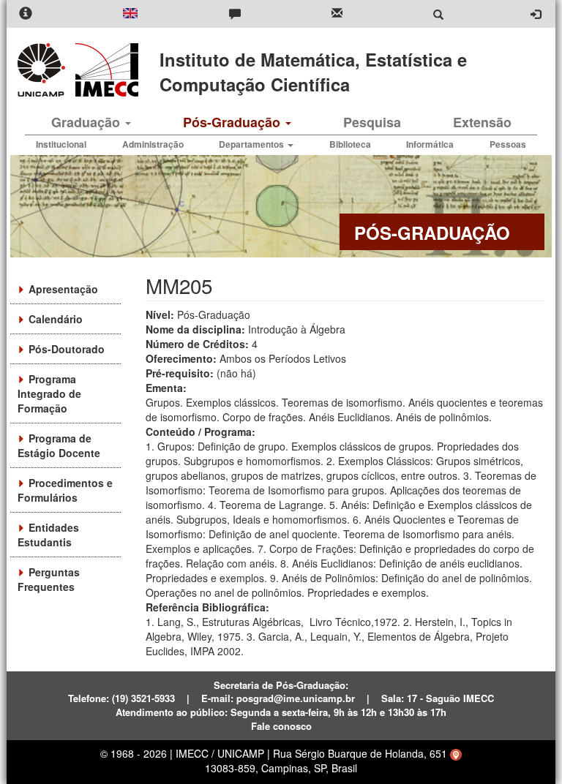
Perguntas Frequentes (49, 579)
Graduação (87, 122)
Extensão (482, 122)
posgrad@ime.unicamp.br (295, 698)
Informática (430, 144)
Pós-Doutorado (67, 349)
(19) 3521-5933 (143, 698)
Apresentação (63, 289)
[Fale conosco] (235, 14)
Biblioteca (350, 144)
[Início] (104, 70)
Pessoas (508, 144)
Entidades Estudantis (48, 534)
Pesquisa (372, 122)
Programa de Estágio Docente (59, 445)
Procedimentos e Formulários (65, 490)
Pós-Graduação (233, 122)
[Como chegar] (456, 753)
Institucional (61, 144)
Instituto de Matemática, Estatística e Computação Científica (313, 72)
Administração (153, 144)
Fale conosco (281, 726)
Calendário (56, 319)
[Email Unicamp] (337, 14)
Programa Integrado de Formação (49, 393)
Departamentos (252, 144)
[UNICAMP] (44, 70)
